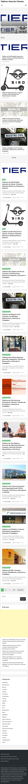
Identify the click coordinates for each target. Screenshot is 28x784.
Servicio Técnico (6, 719)
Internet (4, 698)
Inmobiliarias (5, 696)
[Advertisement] (14, 623)
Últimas (3, 37)
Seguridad (4, 714)
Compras (4, 689)
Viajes (3, 742)
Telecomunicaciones (7, 728)
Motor (4, 179)
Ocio (3, 707)
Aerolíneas (5, 682)
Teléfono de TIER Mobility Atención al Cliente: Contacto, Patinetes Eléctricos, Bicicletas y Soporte (13, 58)
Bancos (4, 687)
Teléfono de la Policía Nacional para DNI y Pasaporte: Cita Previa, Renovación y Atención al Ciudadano (14, 664)
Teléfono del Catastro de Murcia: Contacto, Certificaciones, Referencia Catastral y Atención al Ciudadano (12, 120)
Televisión (4, 733)
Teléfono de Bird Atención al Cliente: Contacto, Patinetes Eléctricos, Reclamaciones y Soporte (12, 94)
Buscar (4, 596)
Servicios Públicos (6, 268)
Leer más (13, 194)
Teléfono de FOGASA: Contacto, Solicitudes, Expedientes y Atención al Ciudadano (13, 531)
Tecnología (5, 726)
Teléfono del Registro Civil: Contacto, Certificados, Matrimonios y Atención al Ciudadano (13, 149)
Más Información (5, 754)
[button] (3, 18)
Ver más (14, 157)
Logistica (4, 701)
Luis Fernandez (7, 197)
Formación (5, 694)
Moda (3, 703)
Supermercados (6, 724)
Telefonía (4, 730)
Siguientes (20, 590)
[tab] (3, 37)
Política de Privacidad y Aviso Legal (10, 758)
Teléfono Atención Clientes (12, 1)
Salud (3, 712)
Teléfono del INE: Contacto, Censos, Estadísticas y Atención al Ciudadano (13, 572)
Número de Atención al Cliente (9, 756)
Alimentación (5, 685)
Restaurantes (5, 710)
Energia (4, 691)
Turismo (4, 737)
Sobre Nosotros (5, 761)
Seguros (4, 717)
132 (14, 590)
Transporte (5, 735)
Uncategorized (6, 740)
